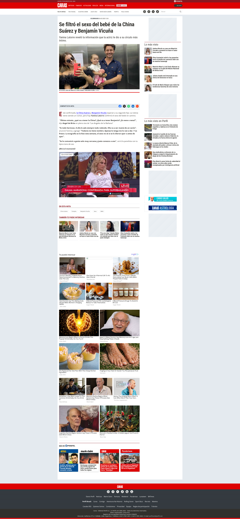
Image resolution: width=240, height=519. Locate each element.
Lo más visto (151, 44)
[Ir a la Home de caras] (62, 7)
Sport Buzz (139, 501)
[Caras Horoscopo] (163, 210)
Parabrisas (134, 497)
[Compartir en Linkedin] (133, 106)
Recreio (147, 501)
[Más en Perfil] (70, 446)
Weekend (125, 497)
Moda (101, 5)
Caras (95, 501)
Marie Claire (108, 497)
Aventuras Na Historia (114, 501)
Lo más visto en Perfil (156, 121)
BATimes (151, 497)
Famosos (79, 5)
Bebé (102, 211)
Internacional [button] (110, 5)
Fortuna (117, 497)
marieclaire (89, 451)
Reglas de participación (141, 506)
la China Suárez (83, 113)
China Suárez (64, 211)
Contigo (102, 501)
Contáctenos (110, 506)
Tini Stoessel (72, 11)
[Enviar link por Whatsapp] (128, 106)
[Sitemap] (131, 491)
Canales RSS (87, 506)
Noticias (71, 5)
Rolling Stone (128, 501)
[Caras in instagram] (144, 11)
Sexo (95, 211)
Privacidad (120, 506)
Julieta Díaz (94, 11)
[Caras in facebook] (148, 11)
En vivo (179, 5)
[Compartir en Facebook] (120, 106)
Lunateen (143, 497)
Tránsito (154, 506)
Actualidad (87, 5)
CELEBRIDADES (94, 18)
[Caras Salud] (163, 201)
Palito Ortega (62, 11)
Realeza (95, 5)
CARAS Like (121, 5)
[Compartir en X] (124, 106)
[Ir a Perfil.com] (178, 2)
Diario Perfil (90, 497)
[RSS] (127, 491)
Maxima (155, 501)
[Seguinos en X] (153, 11)
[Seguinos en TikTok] (157, 11)
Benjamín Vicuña (99, 113)
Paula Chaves (125, 11)
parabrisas (130, 451)
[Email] (137, 106)
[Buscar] (180, 12)
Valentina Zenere (83, 11)
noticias (68, 451)
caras (109, 451)
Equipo (128, 506)
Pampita (116, 11)
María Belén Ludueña (105, 11)
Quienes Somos (98, 506)
